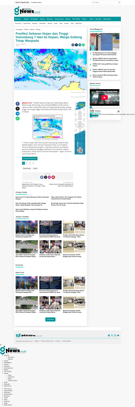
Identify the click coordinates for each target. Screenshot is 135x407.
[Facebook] (41, 177)
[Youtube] (53, 177)
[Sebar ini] (72, 44)
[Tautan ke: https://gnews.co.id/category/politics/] (118, 111)
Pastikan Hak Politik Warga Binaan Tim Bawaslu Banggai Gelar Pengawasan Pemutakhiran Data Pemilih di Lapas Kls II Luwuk (73, 236)
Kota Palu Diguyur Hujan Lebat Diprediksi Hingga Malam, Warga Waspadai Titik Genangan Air (31, 204)
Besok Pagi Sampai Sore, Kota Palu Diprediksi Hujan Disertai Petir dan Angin (67, 204)
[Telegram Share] (79, 44)
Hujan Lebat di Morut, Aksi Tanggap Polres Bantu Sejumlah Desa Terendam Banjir (66, 198)
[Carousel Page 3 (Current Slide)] (95, 116)
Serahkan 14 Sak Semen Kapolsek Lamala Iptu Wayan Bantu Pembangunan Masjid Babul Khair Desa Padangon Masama (49, 255)
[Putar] (91, 107)
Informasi (58, 341)
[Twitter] (45, 177)
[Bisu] (91, 114)
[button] (119, 2)
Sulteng (17, 45)
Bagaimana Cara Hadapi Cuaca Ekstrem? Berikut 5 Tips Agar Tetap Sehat (33, 185)
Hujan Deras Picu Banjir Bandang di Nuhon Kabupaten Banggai (32, 198)
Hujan (35, 168)
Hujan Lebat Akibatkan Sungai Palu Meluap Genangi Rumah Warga (32, 210)
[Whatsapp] (83, 44)
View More (50, 319)
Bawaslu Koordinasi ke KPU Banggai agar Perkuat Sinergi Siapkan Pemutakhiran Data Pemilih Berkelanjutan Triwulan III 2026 (74, 255)
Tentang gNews (66, 341)
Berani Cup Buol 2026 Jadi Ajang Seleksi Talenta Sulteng (105, 76)
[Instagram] (49, 177)
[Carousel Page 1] (91, 116)
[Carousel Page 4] (97, 116)
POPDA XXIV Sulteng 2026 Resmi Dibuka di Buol (105, 65)
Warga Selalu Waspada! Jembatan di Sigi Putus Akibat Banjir (61, 184)
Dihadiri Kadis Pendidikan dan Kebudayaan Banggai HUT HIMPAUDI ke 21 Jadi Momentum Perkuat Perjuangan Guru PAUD (26, 236)
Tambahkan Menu (36, 2)
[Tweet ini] (76, 44)
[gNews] (27, 11)
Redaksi (37, 341)
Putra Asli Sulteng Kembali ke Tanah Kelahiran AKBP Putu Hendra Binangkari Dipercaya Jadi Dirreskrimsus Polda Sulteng (50, 236)
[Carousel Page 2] (93, 116)
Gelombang (27, 168)
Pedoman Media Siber (47, 341)
